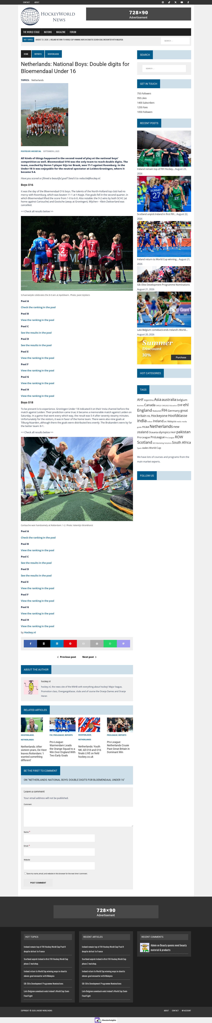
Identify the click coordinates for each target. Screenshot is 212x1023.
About (36, 2)
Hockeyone (159, 416)
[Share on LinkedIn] (57, 643)
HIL (148, 416)
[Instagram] (163, 2)
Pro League (169, 437)
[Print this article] (97, 643)
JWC (165, 421)
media (179, 422)
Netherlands (37, 80)
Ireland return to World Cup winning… (158, 259)
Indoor (149, 421)
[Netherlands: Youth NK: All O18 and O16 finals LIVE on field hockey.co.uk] (89, 729)
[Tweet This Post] (43, 643)
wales (145, 447)
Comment (28, 804)
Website (27, 860)
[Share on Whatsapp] (110, 643)
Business (140, 405)
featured (157, 410)
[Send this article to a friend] (83, 643)
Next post (88, 657)
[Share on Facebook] (30, 643)
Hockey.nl (30, 632)
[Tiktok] (169, 2)
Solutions (167, 443)
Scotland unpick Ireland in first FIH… (157, 214)
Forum (73, 32)
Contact (26, 2)
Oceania (153, 432)
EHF (180, 405)
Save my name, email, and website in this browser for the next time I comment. (57, 874)
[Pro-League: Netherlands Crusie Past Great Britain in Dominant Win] (120, 729)
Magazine (60, 32)
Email (26, 846)
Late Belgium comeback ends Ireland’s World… (162, 329)
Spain (139, 448)
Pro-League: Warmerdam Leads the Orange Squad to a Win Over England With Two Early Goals (62, 748)
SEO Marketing (158, 443)
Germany (174, 411)
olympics (164, 432)
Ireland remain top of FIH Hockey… (156, 169)
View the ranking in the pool (37, 320)
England (144, 410)
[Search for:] (164, 68)
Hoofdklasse (27, 735)
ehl (186, 404)
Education (173, 405)
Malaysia (171, 421)
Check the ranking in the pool (38, 307)
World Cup (155, 447)
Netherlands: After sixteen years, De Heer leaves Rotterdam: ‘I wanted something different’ (34, 753)
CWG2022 (165, 405)
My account (186, 1010)
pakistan (183, 431)
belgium (182, 400)
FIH (51, 735)
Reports (38, 53)
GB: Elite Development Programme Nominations (163, 284)
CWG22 (158, 406)
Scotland (144, 442)
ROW (179, 437)
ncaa (145, 427)
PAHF (173, 432)
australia (169, 399)
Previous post (68, 657)
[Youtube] (182, 2)
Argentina (149, 400)
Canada (149, 405)
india (142, 420)
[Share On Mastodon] (123, 643)
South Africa (181, 442)
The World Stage (31, 32)
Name (26, 832)
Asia (157, 399)
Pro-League (143, 437)
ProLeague (58, 735)
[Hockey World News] (48, 16)
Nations (48, 32)
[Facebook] (188, 2)
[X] (175, 2)
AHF (140, 399)
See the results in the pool (36, 332)
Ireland (158, 421)
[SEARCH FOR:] (175, 41)
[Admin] (144, 949)
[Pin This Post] (70, 643)
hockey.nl (36, 151)
